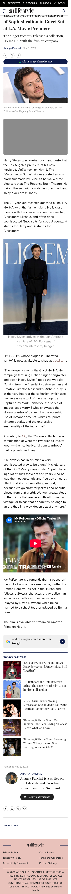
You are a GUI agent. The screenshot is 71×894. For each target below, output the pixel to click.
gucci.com (59, 360)
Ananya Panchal (12, 48)
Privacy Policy (10, 852)
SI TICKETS (14, 3)
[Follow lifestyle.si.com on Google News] (62, 641)
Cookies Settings (48, 863)
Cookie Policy (46, 852)
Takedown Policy (12, 858)
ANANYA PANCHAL (31, 774)
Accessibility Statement (15, 863)
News (16, 825)
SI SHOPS (45, 3)
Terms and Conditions (51, 858)
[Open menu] (5, 11)
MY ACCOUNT (61, 3)
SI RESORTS (30, 3)
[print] (24, 808)
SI (4, 3)
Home (6, 825)
